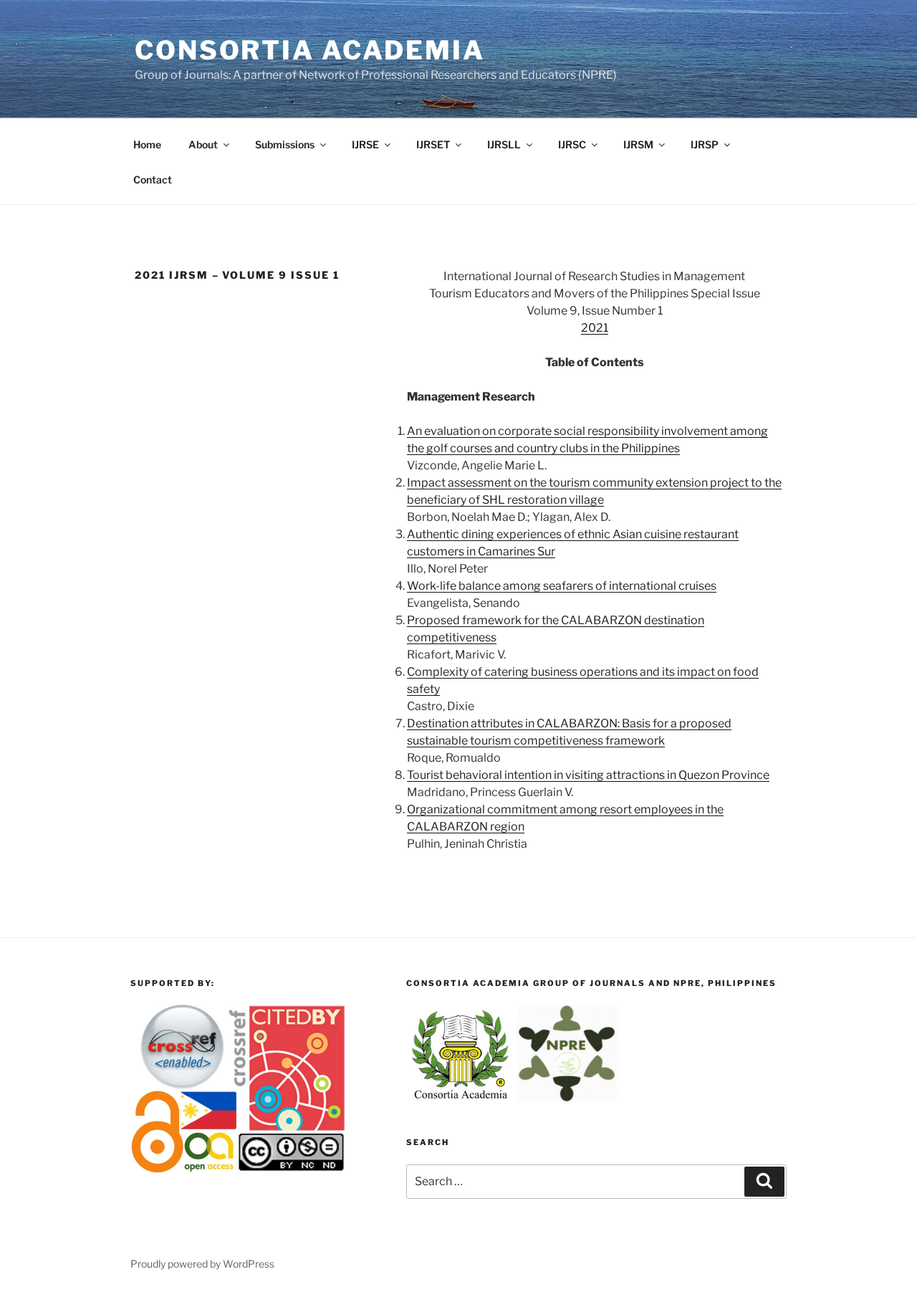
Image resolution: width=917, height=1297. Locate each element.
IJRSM (638, 144)
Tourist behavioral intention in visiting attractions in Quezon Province (588, 775)
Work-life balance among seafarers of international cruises (561, 586)
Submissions (285, 144)
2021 (594, 328)
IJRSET (433, 144)
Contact (152, 179)
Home (147, 144)
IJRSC (572, 144)
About (203, 144)
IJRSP (705, 144)
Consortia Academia (310, 50)
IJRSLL (504, 144)
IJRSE (365, 144)
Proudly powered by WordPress (202, 1264)
